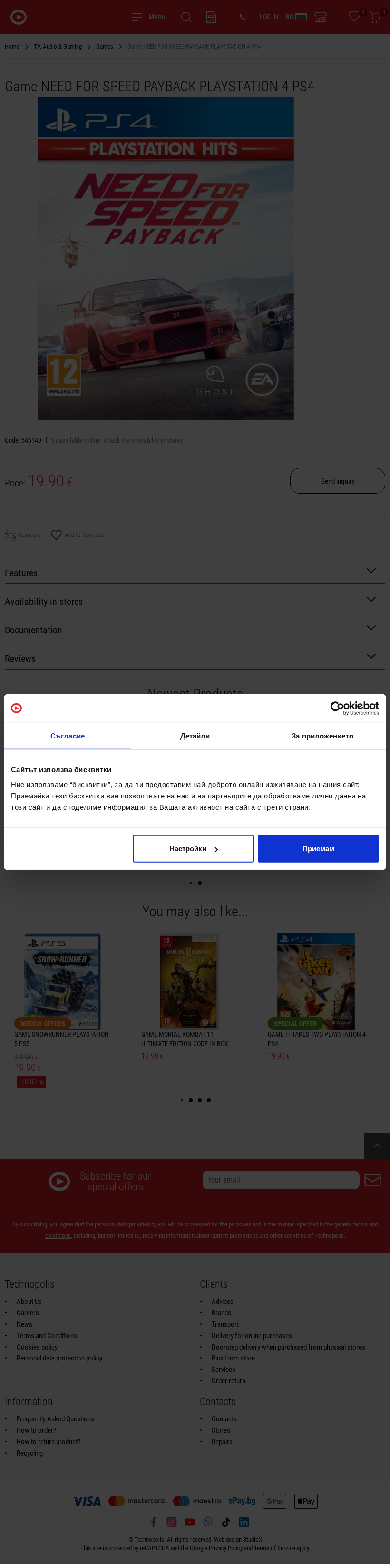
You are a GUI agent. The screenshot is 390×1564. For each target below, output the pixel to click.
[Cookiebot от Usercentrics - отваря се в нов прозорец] (337, 708)
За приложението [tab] (322, 735)
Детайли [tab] (195, 735)
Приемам (318, 849)
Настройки (187, 849)
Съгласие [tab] (67, 735)
